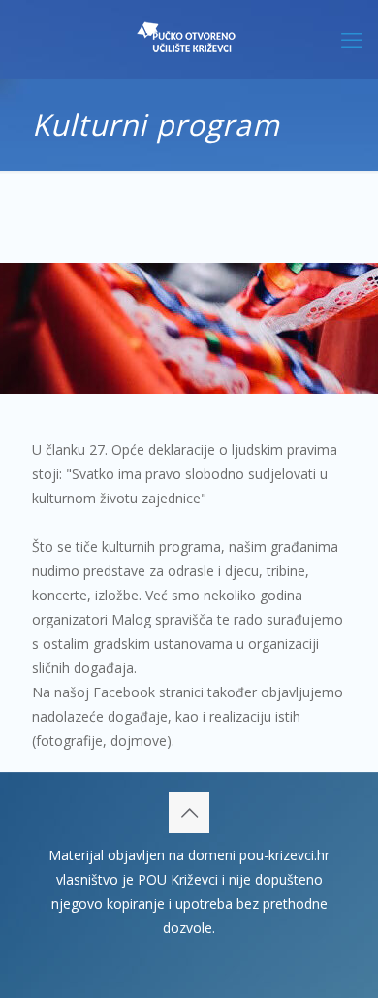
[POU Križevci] (189, 39)
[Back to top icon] (189, 812)
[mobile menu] (351, 38)
